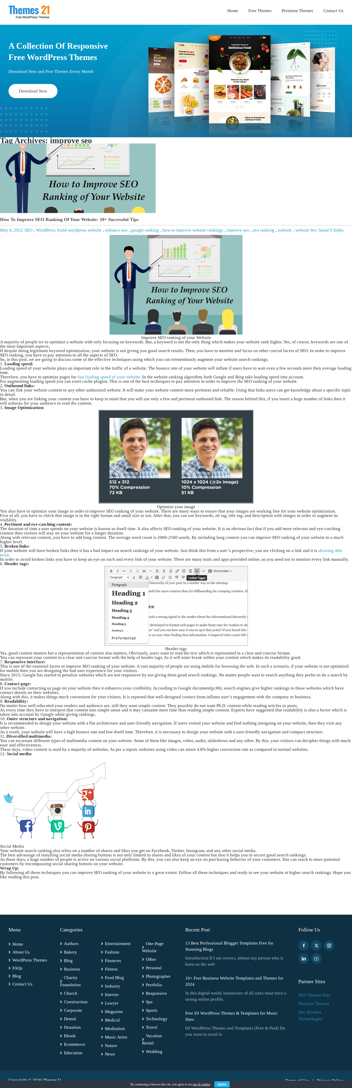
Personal (154, 967)
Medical (112, 1020)
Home (232, 10)
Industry (112, 986)
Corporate (73, 1010)
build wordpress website (79, 230)
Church (70, 993)
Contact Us (333, 10)
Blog (16, 976)
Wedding (154, 1051)
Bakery (70, 952)
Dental (70, 1018)
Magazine (114, 1011)
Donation (72, 1027)
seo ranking (263, 230)
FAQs (17, 968)
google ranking (145, 230)
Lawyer (112, 1003)
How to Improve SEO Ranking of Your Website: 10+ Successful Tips (69, 219)
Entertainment (118, 943)
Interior (112, 994)
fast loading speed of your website (109, 377)
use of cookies (201, 1084)
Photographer (158, 976)
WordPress (46, 230)
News (110, 1054)
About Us (21, 952)
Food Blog (114, 977)
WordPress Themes (29, 960)
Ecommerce (74, 1044)
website (285, 230)
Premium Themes (297, 10)
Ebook (70, 1035)
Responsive (156, 993)
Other (151, 959)
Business (72, 969)
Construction (76, 1001)
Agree (222, 1084)
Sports (151, 1010)
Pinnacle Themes (313, 1003)
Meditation (115, 1028)
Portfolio (154, 984)
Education (73, 1052)
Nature (111, 1045)
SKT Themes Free (314, 995)
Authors (71, 943)
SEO (28, 230)
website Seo (306, 230)
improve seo (238, 230)
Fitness (111, 969)
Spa (149, 1001)
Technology (156, 1018)
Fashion (112, 952)
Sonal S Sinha (331, 230)
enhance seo (116, 230)
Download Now (33, 91)
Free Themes (260, 10)
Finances (113, 960)
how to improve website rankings (193, 230)
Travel (151, 1027)
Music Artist (116, 1037)
